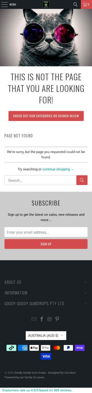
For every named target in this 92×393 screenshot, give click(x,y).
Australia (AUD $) (43, 336)
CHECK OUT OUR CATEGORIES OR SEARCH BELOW (46, 115)
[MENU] (2, 4)
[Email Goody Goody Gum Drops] (34, 319)
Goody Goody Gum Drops (30, 372)
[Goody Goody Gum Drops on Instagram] (49, 319)
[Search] (75, 4)
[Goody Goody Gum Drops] (46, 4)
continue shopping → (58, 169)
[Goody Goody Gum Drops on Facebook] (42, 319)
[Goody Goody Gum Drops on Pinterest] (57, 319)
